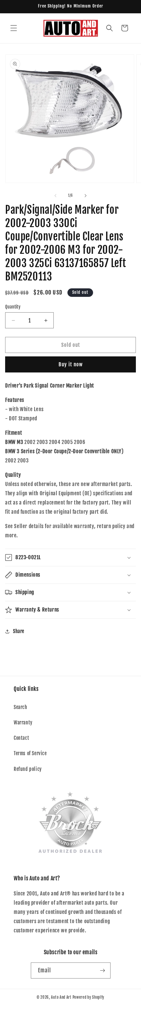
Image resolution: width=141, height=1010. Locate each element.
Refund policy (28, 769)
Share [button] (18, 631)
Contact (21, 738)
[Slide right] (85, 195)
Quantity (13, 307)
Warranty (23, 722)
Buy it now (71, 364)
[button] (13, 28)
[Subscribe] (102, 970)
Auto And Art (61, 997)
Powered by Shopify (89, 997)
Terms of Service (30, 753)
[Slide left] (55, 195)
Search (20, 707)
